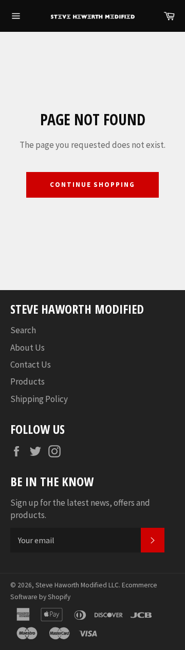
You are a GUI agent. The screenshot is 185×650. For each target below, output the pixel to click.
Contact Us (30, 364)
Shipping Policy (39, 399)
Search (23, 330)
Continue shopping (92, 184)
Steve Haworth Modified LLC (77, 585)
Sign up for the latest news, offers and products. (80, 508)
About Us (27, 347)
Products (27, 381)
